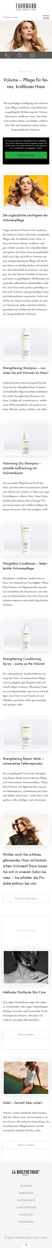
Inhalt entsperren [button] (26, 155)
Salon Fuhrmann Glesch (20, 1237)
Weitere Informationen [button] (26, 161)
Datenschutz (26, 1200)
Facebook (26, 1214)
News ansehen (26, 1034)
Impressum (26, 1193)
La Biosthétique (26, 1207)
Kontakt (26, 1186)
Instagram (26, 1221)
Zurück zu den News (26, 898)
